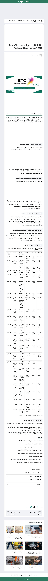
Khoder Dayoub (31, 55)
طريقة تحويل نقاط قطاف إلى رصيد (30, 225)
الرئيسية (40, 20)
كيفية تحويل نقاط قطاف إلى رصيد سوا (29, 240)
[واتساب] (30, 506)
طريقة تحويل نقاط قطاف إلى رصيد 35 (29, 173)
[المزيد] (27, 506)
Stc (25, 147)
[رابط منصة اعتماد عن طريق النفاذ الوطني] (24, 444)
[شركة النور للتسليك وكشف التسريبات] (14, 563)
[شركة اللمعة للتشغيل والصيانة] (33, 563)
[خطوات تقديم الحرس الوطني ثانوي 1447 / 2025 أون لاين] (24, 450)
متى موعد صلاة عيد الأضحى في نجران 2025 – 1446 (13, 513)
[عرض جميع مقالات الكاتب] (40, 55)
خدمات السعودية (33, 20)
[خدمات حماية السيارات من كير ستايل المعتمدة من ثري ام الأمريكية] (33, 548)
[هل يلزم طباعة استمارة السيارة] (24, 456)
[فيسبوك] (37, 506)
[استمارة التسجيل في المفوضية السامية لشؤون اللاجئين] (24, 453)
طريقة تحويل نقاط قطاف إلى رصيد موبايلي (28, 415)
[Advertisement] (24, 34)
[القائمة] (42, 1)
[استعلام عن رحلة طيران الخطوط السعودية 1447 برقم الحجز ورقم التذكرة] (24, 459)
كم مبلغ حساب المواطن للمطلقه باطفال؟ (34, 513)
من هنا (9, 427)
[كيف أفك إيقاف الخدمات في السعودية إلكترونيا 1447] (24, 440)
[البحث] (5, 1)
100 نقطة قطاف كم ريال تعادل (31, 208)
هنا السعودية (13, 120)
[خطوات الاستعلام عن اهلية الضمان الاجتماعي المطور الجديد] (24, 462)
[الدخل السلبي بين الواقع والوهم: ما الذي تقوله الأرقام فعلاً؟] (33, 532)
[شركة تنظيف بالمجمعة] (14, 548)
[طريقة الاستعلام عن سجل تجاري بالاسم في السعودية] (24, 447)
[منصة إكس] (34, 506)
